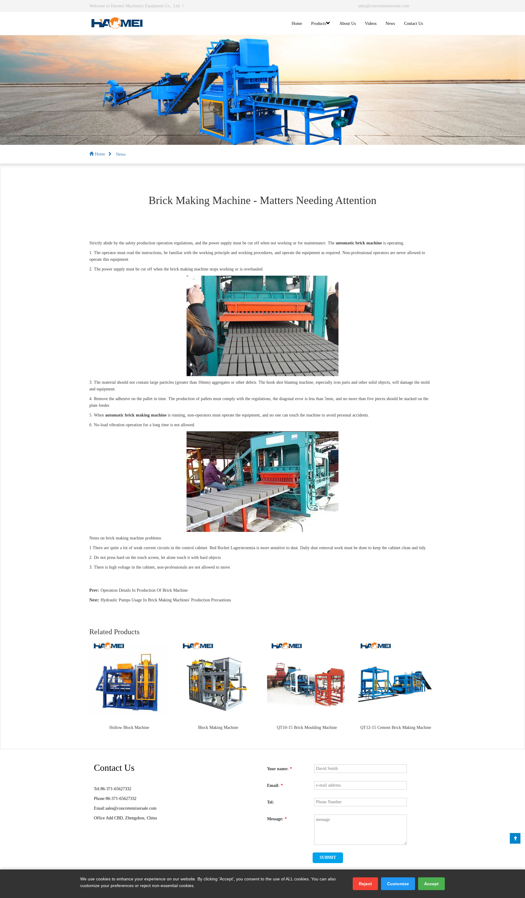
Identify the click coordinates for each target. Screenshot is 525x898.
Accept (431, 883)
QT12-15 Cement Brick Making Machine (395, 727)
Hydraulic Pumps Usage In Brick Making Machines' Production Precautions (166, 600)
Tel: (270, 802)
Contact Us (413, 23)
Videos (370, 23)
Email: (275, 785)
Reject (365, 883)
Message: (277, 819)
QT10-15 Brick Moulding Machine (307, 727)
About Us (347, 23)
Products (318, 23)
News (390, 23)
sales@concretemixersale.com (383, 6)
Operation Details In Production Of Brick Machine (144, 590)
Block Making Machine (218, 727)
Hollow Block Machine (129, 727)
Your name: (279, 769)
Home (297, 23)
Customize (398, 883)
